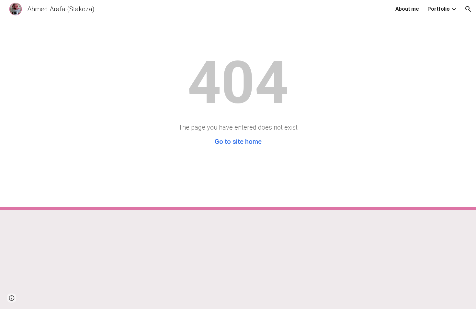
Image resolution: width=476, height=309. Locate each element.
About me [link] (407, 9)
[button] (468, 9)
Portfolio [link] (438, 9)
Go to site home (238, 141)
